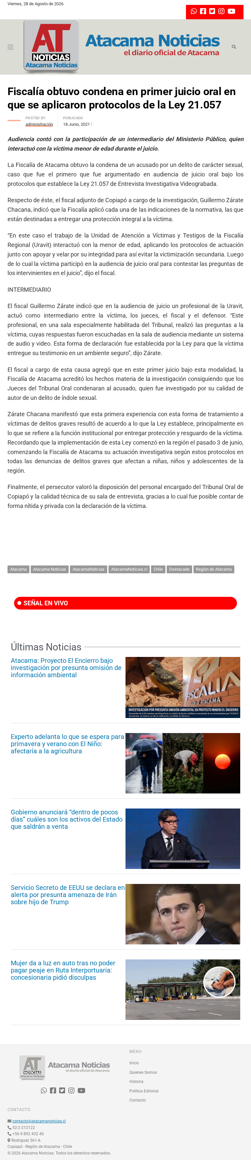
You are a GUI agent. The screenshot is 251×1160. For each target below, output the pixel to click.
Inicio (134, 1063)
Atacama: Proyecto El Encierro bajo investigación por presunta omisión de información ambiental (66, 667)
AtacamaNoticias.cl (129, 569)
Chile (158, 569)
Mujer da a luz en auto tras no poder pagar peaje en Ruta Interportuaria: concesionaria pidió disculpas (63, 970)
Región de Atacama (214, 569)
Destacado (179, 569)
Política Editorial (144, 1091)
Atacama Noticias (49, 569)
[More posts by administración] (14, 118)
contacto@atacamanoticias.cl (39, 1121)
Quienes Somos (143, 1072)
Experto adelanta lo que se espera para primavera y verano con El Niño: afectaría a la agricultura (67, 744)
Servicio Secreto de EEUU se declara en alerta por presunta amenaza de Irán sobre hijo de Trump (68, 895)
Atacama (18, 569)
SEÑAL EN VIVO (45, 603)
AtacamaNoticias (89, 569)
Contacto (137, 1100)
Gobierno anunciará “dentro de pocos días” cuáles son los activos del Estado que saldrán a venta (67, 819)
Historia (136, 1081)
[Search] (234, 47)
